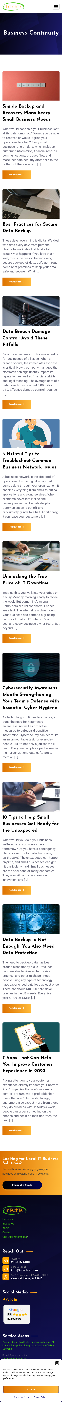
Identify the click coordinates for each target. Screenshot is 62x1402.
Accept (31, 1389)
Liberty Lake (29, 1345)
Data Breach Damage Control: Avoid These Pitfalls (26, 338)
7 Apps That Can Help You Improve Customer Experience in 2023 (27, 1064)
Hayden (35, 1342)
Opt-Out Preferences (14, 1236)
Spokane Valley (45, 1345)
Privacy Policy (40, 1397)
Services (7, 1219)
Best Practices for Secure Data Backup (30, 227)
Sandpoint (16, 1345)
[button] (57, 1363)
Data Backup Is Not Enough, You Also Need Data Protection (28, 946)
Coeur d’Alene (10, 1342)
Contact (6, 1232)
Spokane (7, 1348)
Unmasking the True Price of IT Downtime (29, 580)
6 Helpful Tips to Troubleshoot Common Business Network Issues (31, 461)
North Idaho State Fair (14, 1358)
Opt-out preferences (23, 1397)
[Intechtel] (13, 6)
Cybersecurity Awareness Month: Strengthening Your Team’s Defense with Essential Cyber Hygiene (30, 698)
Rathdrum (45, 1342)
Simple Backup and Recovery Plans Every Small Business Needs (26, 113)
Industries (8, 1223)
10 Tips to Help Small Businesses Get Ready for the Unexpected (30, 824)
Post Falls (24, 1342)
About (5, 1228)
